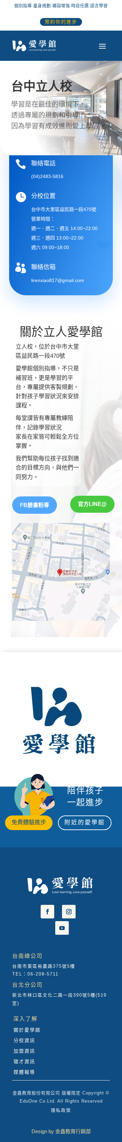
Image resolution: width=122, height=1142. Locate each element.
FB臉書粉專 (34, 505)
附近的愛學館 (84, 822)
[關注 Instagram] (69, 911)
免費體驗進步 (29, 822)
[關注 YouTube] (62, 928)
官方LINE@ (92, 504)
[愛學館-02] (58, 769)
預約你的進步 (61, 21)
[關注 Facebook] (47, 911)
